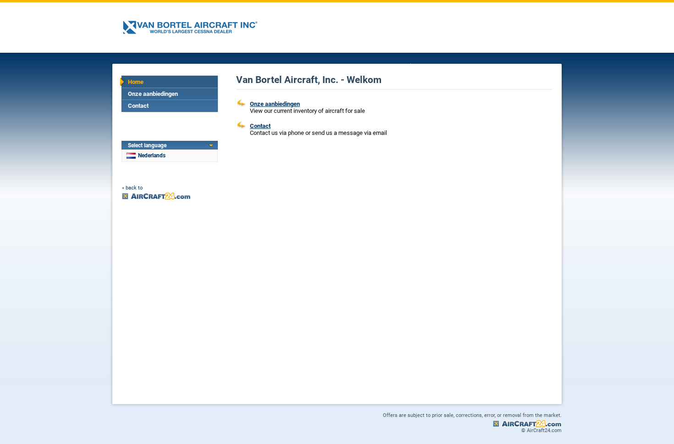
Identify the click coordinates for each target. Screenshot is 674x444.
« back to (132, 188)
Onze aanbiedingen (153, 93)
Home (136, 81)
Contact (138, 105)
